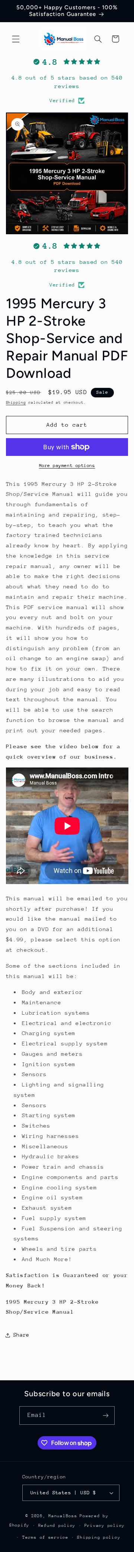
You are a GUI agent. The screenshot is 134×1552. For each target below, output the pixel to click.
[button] (15, 38)
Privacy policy (104, 1525)
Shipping (16, 402)
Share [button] (21, 1335)
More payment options (67, 465)
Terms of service (45, 1537)
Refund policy (57, 1525)
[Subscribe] (105, 1415)
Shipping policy (98, 1537)
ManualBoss (62, 1516)
